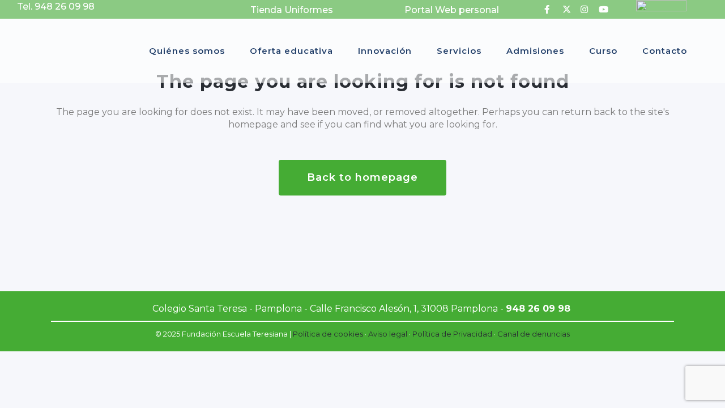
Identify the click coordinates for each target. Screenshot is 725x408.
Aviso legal (387, 333)
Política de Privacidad (452, 333)
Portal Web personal (451, 10)
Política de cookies (328, 333)
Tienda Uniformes (291, 10)
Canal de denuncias (533, 333)
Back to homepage (362, 177)
